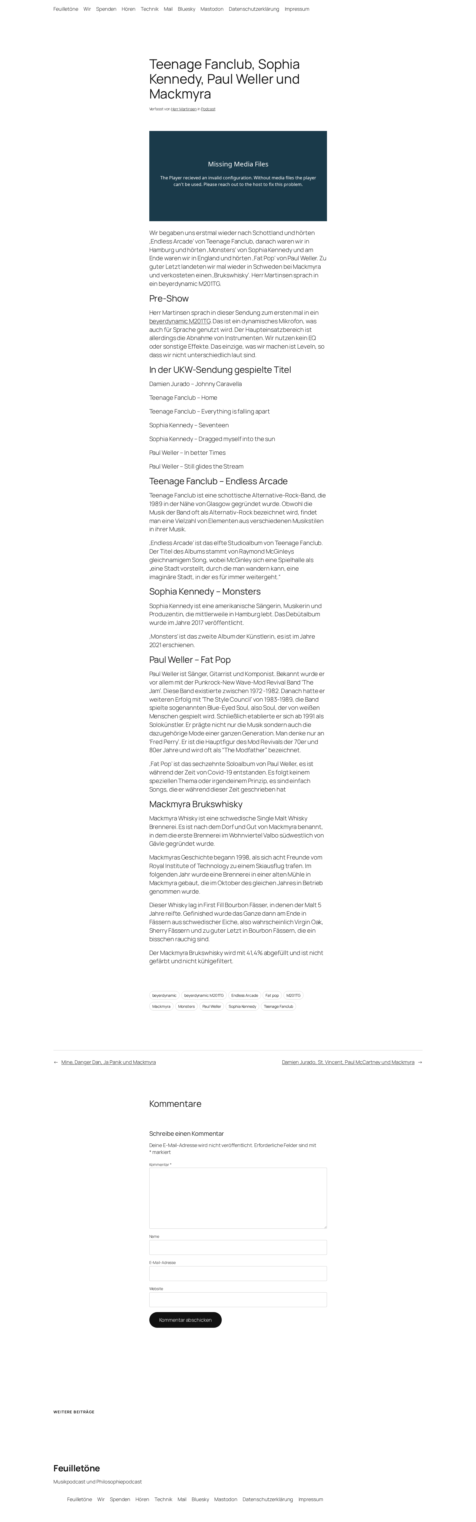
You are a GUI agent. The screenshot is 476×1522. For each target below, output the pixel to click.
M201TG (293, 995)
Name (154, 1236)
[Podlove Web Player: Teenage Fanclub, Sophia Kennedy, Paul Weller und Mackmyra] (238, 176)
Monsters (186, 1006)
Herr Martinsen (184, 108)
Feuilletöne (76, 1468)
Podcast (208, 108)
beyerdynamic (164, 995)
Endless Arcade (244, 995)
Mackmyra (161, 1006)
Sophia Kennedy (242, 1006)
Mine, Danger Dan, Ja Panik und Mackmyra (108, 1062)
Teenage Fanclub (278, 1006)
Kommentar (160, 1164)
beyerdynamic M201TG (179, 321)
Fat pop (272, 995)
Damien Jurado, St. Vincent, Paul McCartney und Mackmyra (348, 1062)
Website (156, 1288)
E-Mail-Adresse (162, 1262)
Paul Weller (211, 1006)
